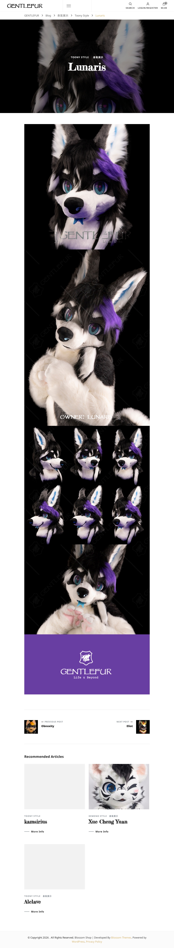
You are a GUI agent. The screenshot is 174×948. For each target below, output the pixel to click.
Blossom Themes (121, 937)
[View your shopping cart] (164, 5)
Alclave (32, 902)
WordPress (78, 941)
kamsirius (35, 821)
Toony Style (80, 57)
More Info (37, 831)
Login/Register (148, 7)
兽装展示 (98, 57)
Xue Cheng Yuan (108, 821)
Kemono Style (98, 816)
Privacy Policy (94, 941)
